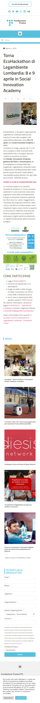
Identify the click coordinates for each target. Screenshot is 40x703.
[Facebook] (9, 11)
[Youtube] (17, 11)
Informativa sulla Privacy (15, 643)
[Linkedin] (24, 11)
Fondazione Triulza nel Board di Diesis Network (19, 464)
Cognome (8, 594)
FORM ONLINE (27, 300)
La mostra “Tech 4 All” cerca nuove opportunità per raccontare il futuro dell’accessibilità (20, 423)
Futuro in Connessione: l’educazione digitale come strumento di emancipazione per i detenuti (18, 549)
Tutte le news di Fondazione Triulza (17, 557)
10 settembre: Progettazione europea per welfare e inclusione (18, 506)
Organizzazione (10, 602)
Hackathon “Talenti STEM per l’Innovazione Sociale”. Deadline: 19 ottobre (18, 380)
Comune (7, 619)
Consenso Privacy (11, 647)
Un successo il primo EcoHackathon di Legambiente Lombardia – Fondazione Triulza (17, 319)
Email (6, 577)
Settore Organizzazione (13, 610)
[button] (20, 33)
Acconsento (10, 650)
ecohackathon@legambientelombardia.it (18, 310)
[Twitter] (13, 11)
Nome (6, 586)
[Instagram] (21, 11)
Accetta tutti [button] (21, 698)
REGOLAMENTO (20, 281)
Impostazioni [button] (8, 698)
